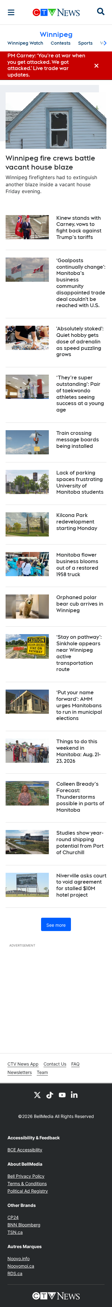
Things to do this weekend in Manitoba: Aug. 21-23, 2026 (78, 751)
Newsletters (19, 1072)
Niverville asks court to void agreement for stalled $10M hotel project (81, 885)
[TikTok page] (50, 1094)
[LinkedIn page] (74, 1094)
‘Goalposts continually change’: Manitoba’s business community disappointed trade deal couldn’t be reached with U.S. (80, 283)
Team (42, 1072)
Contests (61, 43)
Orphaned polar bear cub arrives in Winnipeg (79, 603)
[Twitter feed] (37, 1094)
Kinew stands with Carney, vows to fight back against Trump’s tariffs (78, 227)
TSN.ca (15, 1232)
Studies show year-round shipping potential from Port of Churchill (80, 842)
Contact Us (55, 1063)
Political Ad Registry (27, 1191)
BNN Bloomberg (23, 1224)
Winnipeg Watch (25, 43)
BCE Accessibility (24, 1149)
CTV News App (23, 1063)
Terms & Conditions (27, 1183)
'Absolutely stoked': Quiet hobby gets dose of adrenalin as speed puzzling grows (80, 341)
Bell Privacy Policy (25, 1176)
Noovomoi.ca (20, 1266)
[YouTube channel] (62, 1094)
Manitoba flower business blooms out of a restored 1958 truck (77, 564)
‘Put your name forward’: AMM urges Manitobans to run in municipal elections (79, 705)
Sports (85, 43)
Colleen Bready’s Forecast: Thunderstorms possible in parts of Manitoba (80, 797)
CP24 (13, 1217)
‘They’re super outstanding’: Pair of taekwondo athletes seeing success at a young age (80, 394)
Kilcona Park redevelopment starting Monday (76, 521)
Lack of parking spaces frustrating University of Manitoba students (80, 482)
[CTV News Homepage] (56, 12)
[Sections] (11, 12)
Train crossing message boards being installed (77, 439)
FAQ (75, 1063)
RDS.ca (14, 1273)
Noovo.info (18, 1258)
